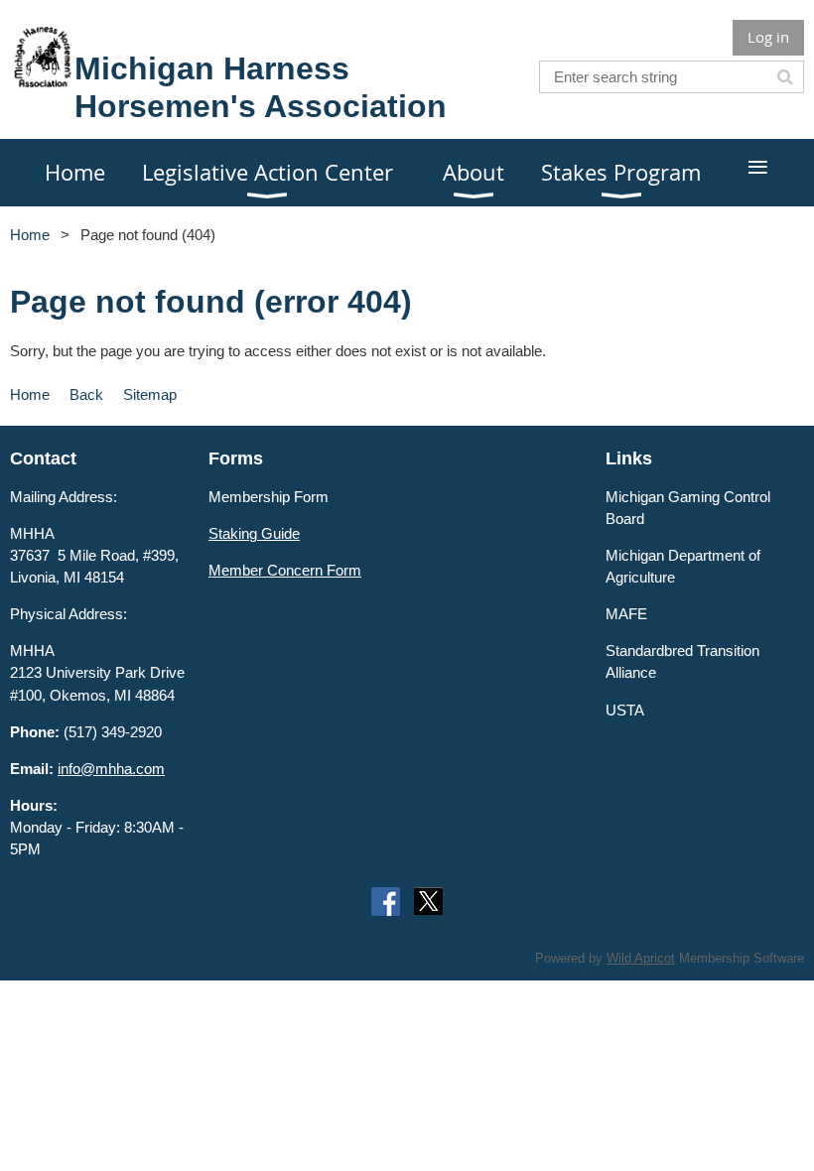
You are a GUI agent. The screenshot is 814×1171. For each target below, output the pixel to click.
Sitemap (150, 394)
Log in (768, 37)
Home (30, 234)
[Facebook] (385, 901)
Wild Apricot (641, 958)
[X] (428, 901)
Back (86, 394)
